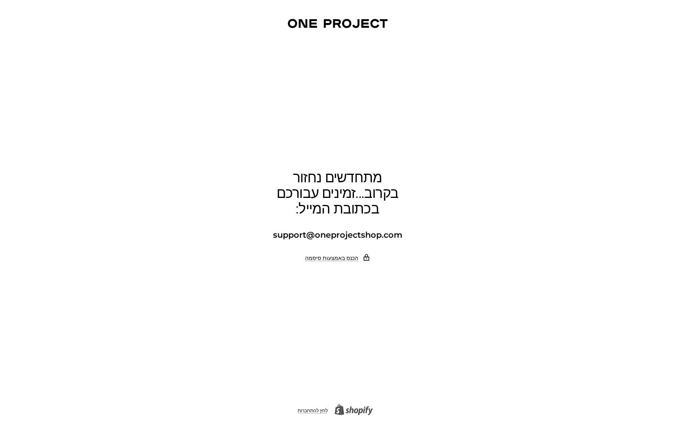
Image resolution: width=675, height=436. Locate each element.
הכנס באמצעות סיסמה (331, 258)
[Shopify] (356, 410)
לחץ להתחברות (313, 410)
